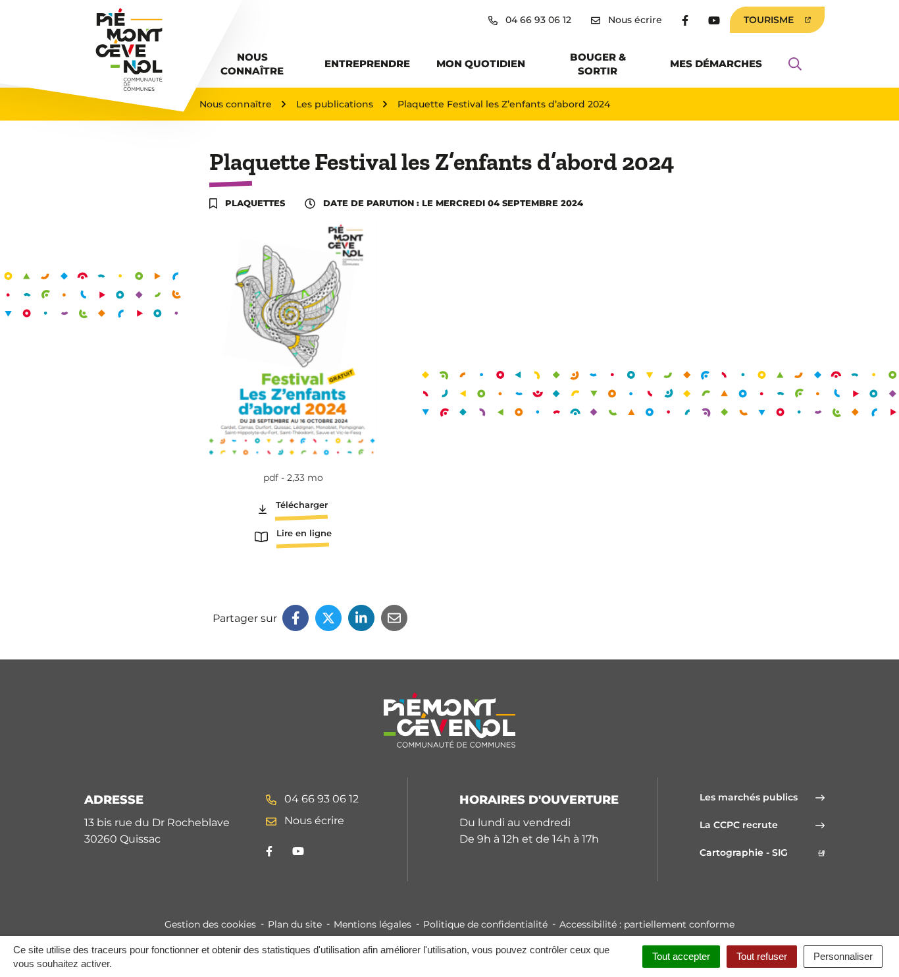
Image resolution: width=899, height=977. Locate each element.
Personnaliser (843, 956)
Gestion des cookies (210, 924)
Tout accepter (681, 956)
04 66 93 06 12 (320, 799)
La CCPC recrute (739, 825)
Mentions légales (372, 924)
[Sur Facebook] (295, 618)
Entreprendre (367, 63)
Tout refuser (761, 956)
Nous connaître (252, 64)
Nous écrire (313, 820)
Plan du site (295, 924)
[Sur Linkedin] (361, 618)
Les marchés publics (749, 797)
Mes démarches (716, 63)
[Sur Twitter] (328, 618)
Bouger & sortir (598, 64)
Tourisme (784, 23)
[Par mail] (394, 618)
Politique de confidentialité (485, 924)
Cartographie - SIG (762, 852)
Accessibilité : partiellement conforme (646, 924)
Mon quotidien (480, 63)
